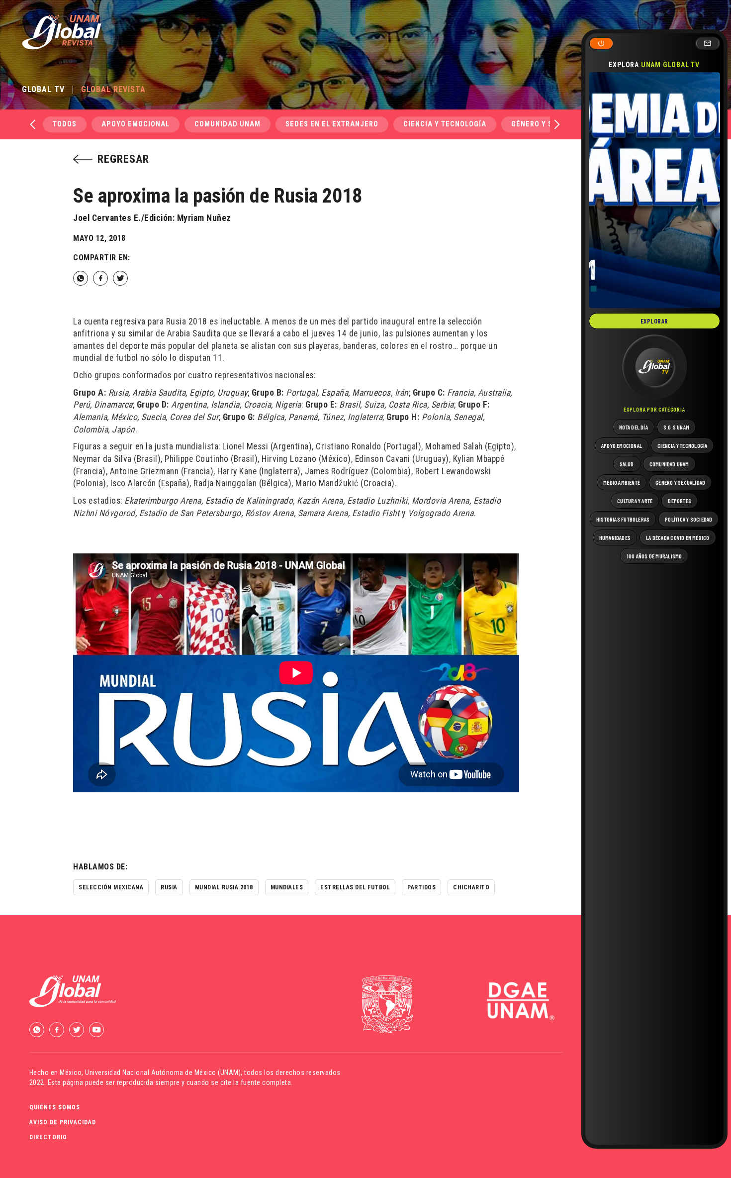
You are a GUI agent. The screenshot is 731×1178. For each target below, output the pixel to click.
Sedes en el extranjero (331, 124)
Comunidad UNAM (227, 124)
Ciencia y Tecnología (444, 124)
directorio (48, 1137)
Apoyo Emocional (135, 124)
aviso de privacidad (62, 1122)
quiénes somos (54, 1107)
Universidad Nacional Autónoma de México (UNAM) (163, 1072)
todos (65, 124)
